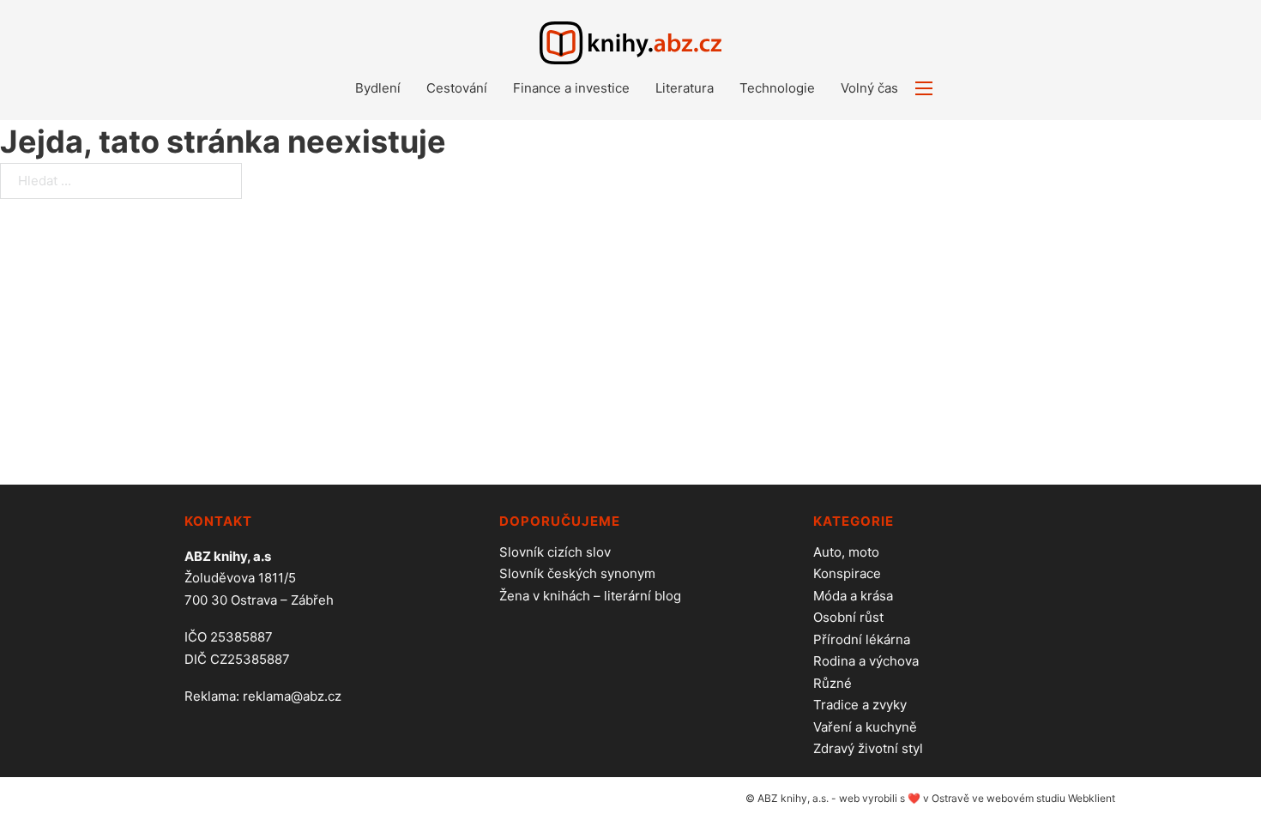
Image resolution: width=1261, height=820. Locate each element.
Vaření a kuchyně (865, 727)
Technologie (777, 88)
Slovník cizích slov (555, 552)
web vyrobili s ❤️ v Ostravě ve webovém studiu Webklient (977, 798)
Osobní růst (848, 617)
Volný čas (869, 88)
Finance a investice (571, 88)
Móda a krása (853, 596)
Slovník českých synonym (577, 573)
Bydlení (378, 88)
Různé (832, 683)
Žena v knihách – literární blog (590, 596)
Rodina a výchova (866, 661)
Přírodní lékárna (861, 639)
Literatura (684, 88)
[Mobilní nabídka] (923, 88)
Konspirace (847, 573)
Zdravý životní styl (868, 748)
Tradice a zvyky (860, 704)
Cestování (456, 88)
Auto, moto (846, 552)
